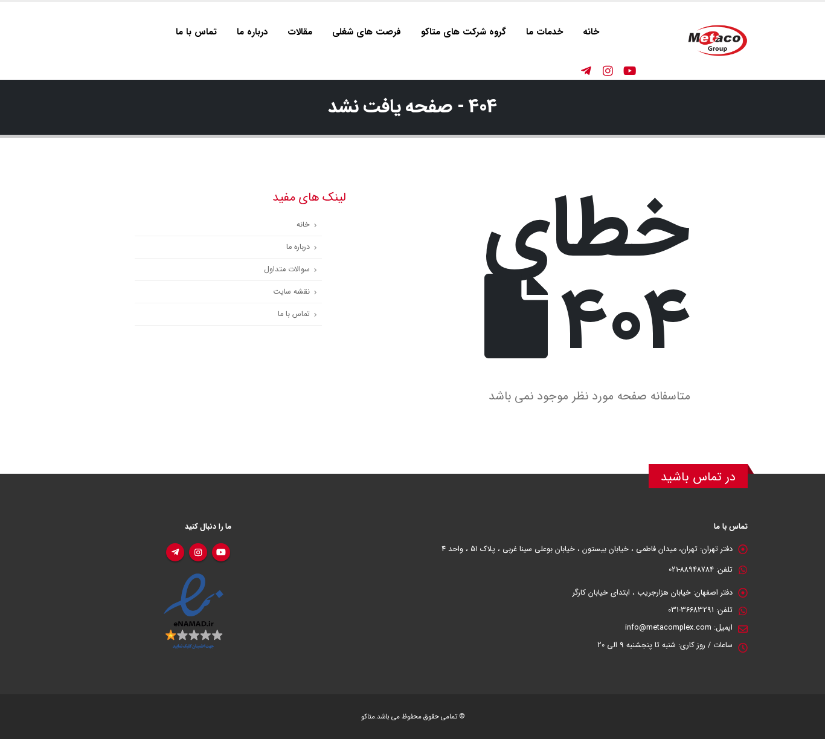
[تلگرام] (586, 71)
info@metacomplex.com (668, 628)
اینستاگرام (198, 552)
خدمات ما (544, 32)
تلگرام (175, 552)
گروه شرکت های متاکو (463, 32)
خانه (591, 32)
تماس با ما (196, 32)
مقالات (299, 32)
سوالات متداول (287, 269)
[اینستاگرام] (608, 71)
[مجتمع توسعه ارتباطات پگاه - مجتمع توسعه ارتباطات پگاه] (717, 41)
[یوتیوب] (629, 71)
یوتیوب (221, 552)
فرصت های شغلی (366, 32)
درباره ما (252, 32)
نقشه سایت (291, 292)
